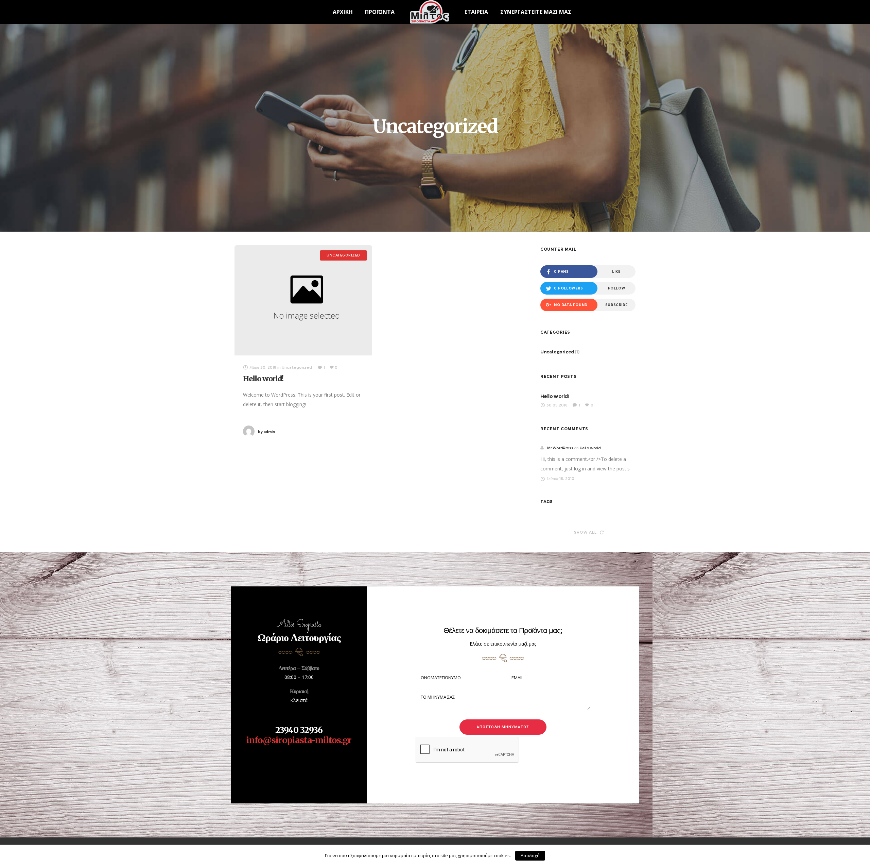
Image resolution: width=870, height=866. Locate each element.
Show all (585, 532)
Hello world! (263, 378)
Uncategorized (557, 351)
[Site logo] (430, 12)
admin (266, 431)
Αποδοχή (530, 855)
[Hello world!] (303, 300)
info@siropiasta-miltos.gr (298, 740)
